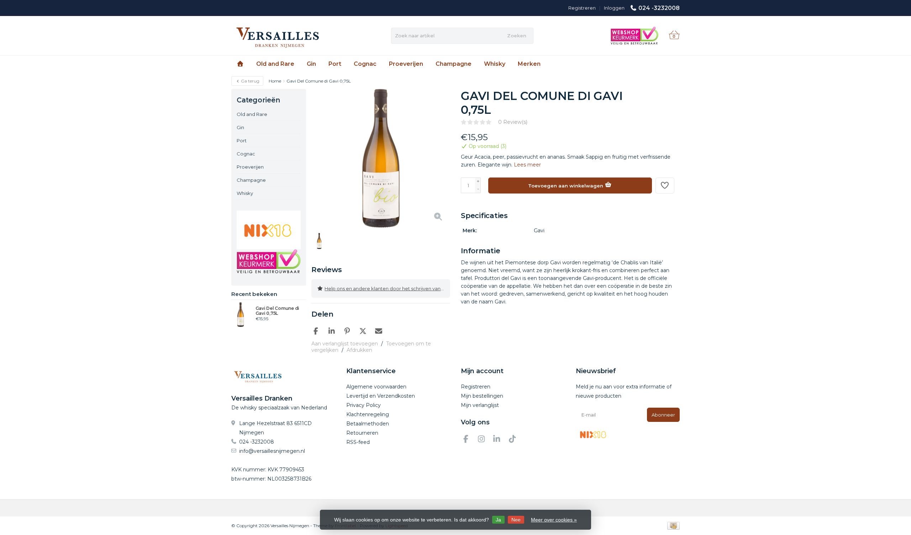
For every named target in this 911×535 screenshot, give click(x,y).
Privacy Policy (363, 405)
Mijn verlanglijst (480, 405)
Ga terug (249, 81)
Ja (498, 520)
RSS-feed (358, 442)
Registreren (582, 8)
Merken (529, 63)
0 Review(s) (512, 122)
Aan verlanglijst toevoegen (344, 343)
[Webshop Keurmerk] (269, 261)
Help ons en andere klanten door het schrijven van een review (387, 288)
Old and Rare (275, 63)
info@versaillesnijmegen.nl (272, 451)
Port (334, 63)
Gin (311, 63)
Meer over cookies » (554, 520)
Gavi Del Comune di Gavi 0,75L (278, 311)
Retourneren (362, 433)
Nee (516, 520)
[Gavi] (661, 99)
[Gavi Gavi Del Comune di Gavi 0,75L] (240, 314)
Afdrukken (359, 350)
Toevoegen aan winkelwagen (566, 186)
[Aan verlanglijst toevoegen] (665, 186)
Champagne (454, 63)
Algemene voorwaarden (376, 386)
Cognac (365, 63)
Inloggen (614, 8)
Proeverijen (406, 63)
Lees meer (527, 164)
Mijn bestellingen (482, 396)
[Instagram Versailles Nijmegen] (484, 440)
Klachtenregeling (367, 414)
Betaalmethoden (367, 423)
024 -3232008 (659, 8)
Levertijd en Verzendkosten (380, 396)
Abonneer (663, 415)
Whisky (494, 63)
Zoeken (516, 35)
